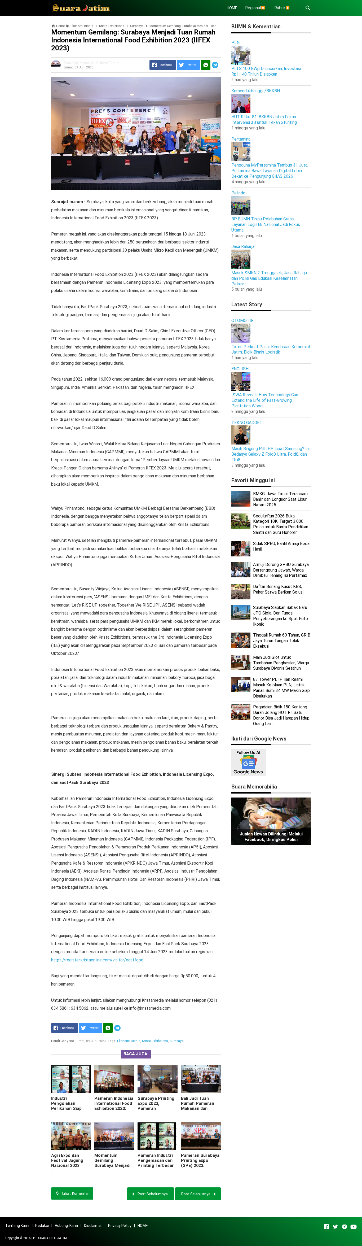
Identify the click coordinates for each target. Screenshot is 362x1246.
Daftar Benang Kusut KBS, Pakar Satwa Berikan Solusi (278, 589)
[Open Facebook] (326, 1226)
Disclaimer (93, 1225)
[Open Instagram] (344, 1226)
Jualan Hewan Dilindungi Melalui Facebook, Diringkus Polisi (271, 836)
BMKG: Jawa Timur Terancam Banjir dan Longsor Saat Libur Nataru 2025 (280, 499)
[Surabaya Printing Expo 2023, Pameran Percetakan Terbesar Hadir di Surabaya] (157, 1079)
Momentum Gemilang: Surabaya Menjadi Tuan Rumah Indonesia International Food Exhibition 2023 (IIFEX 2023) (113, 1173)
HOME (232, 8)
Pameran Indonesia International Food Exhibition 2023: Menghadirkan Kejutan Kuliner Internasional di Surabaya (113, 1113)
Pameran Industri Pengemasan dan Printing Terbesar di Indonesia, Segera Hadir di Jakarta (156, 1168)
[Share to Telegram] (215, 65)
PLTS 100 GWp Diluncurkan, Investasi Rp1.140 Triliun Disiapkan (266, 71)
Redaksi (42, 1225)
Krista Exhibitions (155, 1041)
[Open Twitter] (335, 1226)
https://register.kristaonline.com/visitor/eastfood (97, 959)
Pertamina (240, 139)
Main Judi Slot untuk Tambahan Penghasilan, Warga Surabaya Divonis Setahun (281, 663)
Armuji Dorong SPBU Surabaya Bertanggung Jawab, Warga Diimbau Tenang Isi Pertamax (281, 570)
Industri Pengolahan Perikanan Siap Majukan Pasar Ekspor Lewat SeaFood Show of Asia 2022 (69, 1113)
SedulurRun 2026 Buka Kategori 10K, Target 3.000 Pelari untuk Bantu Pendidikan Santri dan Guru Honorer (280, 524)
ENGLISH (240, 368)
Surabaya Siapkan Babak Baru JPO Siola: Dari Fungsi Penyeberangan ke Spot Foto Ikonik (280, 615)
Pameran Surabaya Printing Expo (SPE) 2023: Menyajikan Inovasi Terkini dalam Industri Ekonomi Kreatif (200, 1170)
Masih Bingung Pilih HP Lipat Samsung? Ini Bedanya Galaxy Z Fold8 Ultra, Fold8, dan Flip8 (270, 454)
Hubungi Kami (66, 1225)
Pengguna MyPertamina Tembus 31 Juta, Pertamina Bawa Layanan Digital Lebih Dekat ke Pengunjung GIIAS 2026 (269, 171)
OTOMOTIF (242, 320)
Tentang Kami (17, 1225)
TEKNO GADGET (246, 422)
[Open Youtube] (353, 1226)
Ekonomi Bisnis (128, 1041)
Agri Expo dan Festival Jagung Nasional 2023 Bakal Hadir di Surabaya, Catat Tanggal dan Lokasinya (67, 1170)
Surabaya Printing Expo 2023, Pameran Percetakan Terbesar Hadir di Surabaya (156, 1111)
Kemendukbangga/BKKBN (255, 90)
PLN (235, 42)
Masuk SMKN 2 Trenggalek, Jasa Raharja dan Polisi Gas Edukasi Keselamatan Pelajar (269, 278)
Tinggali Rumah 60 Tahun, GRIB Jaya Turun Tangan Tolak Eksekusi (281, 641)
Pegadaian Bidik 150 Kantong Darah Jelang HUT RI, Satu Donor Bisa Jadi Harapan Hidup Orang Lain (281, 715)
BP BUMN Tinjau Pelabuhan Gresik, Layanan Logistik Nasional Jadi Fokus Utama (265, 224)
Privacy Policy (119, 1225)
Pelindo (238, 192)
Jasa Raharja (242, 246)
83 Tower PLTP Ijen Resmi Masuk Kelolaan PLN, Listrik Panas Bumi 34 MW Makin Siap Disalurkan (281, 687)
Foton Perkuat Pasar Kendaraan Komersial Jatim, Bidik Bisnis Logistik (270, 349)
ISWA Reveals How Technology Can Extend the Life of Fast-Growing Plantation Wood (264, 400)
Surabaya (176, 1041)
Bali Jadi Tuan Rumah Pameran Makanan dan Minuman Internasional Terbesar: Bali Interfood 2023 (197, 1113)
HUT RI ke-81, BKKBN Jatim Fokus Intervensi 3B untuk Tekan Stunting (264, 119)
